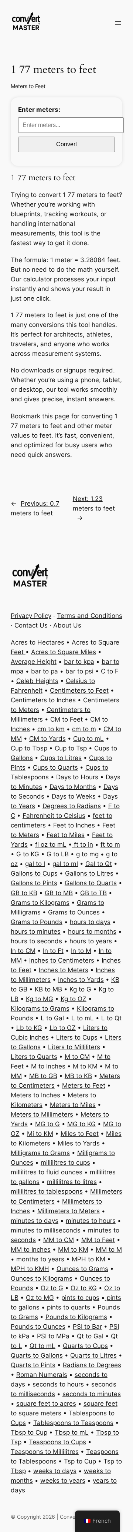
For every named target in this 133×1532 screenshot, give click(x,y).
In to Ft (53, 950)
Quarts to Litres (93, 1355)
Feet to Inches (74, 825)
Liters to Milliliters (74, 1047)
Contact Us (31, 625)
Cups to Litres (61, 758)
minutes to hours (91, 1220)
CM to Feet (66, 719)
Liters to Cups (77, 1037)
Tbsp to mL (72, 1432)
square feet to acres (46, 1403)
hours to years (90, 941)
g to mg (87, 854)
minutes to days (34, 1220)
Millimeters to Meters (68, 1211)
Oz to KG (84, 1288)
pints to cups (80, 1297)
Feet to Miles (66, 835)
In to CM (23, 950)
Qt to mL (42, 1345)
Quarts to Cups (85, 1345)
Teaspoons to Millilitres (45, 1451)
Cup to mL (88, 738)
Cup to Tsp (71, 748)
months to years (40, 1259)
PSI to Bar (87, 1326)
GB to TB (93, 893)
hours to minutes (36, 931)
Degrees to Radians (71, 806)
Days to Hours (77, 777)
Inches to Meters (63, 970)
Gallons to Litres (89, 873)
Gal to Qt (98, 863)
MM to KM (73, 1249)
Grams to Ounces (74, 912)
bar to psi (80, 671)
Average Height (34, 661)
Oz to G (52, 1288)
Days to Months (73, 786)
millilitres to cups (65, 1162)
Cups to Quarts (55, 767)
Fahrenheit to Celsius (54, 815)
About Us (67, 625)
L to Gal (52, 1018)
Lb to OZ (63, 1027)
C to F (110, 671)
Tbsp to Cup (29, 1432)
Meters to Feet (28, 86)
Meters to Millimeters (42, 1114)
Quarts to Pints (33, 1365)
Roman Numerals (41, 1374)
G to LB (58, 854)
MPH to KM (88, 1259)
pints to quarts (68, 1307)
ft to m (110, 844)
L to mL (82, 1018)
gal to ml (65, 863)
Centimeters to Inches (43, 700)
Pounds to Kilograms (76, 1317)
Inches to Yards (81, 979)
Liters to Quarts (34, 1056)
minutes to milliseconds (46, 1230)
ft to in (82, 844)
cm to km (51, 729)
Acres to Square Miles (63, 652)
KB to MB (47, 989)
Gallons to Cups (34, 873)
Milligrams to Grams (40, 1153)
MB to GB (43, 1076)
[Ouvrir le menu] (117, 23)
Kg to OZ (73, 999)
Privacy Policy (31, 615)
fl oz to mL (50, 844)
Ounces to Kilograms (41, 1278)
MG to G (47, 1124)
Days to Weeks (74, 796)
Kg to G (80, 989)
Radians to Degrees (92, 1365)
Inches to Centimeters (61, 960)
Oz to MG (40, 1297)
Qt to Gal (90, 1336)
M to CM (77, 1056)
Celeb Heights (37, 681)
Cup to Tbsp (29, 748)
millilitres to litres (72, 1181)
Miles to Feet (80, 1133)
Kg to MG (39, 999)
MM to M (109, 1249)
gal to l (35, 863)
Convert (66, 144)
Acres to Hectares (37, 642)
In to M (81, 950)
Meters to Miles (73, 1104)
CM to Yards (47, 738)
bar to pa (44, 671)
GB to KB (24, 893)
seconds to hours (58, 1384)
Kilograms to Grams (40, 1008)
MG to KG (81, 1124)
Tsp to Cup (80, 1461)
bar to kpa (79, 661)
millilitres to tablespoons (47, 1191)
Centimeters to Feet (79, 690)
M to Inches (48, 1066)
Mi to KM (40, 1133)
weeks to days (54, 1471)
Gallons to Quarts (91, 883)
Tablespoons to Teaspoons (73, 1422)
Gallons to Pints (34, 883)
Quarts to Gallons (37, 1355)
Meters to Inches (36, 1095)
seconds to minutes (91, 1394)
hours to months (92, 931)
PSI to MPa (53, 1336)
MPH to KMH (30, 1268)
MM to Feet (98, 1240)
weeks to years (62, 1480)
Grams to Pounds (36, 922)
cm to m (84, 729)
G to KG (27, 854)
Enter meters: (39, 109)
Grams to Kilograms (40, 902)
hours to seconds (36, 941)
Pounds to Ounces (38, 1326)
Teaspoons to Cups (57, 1442)
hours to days (90, 922)
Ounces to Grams (82, 1268)
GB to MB (59, 893)
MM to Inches (31, 1249)
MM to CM (58, 1240)
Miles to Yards (79, 1143)
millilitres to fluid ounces (46, 1172)
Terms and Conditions (89, 615)
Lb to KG (29, 1027)
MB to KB (78, 1076)
